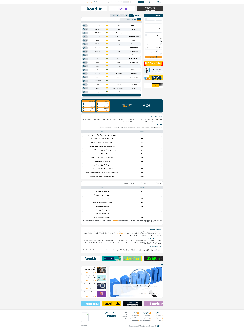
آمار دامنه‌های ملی (135, 315)
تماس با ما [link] (125, 314)
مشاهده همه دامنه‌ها (111, 95)
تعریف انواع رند (159, 315)
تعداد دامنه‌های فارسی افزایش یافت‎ (89, 284)
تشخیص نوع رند (110, 2)
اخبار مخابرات (147, 315)
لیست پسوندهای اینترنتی (134, 317)
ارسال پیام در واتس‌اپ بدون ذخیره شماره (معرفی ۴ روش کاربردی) (90, 268)
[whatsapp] (114, 316)
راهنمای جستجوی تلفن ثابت (145, 320)
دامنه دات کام (115, 220)
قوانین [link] (126, 318)
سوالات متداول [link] (124, 316)
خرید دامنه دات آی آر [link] (121, 233)
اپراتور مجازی (159, 322)
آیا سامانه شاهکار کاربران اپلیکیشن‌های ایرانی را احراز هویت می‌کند (89, 276)
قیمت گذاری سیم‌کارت (118, 2)
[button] (126, 2)
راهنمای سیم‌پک (147, 317)
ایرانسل (160, 320)
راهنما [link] (126, 320)
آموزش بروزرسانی (147, 318)
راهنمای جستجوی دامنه (134, 318)
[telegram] (108, 316)
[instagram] (111, 316)
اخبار (105, 2)
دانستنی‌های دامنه (135, 320)
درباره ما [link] (125, 312)
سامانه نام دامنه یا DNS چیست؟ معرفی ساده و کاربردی (141, 286)
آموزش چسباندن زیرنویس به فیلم (90, 292)
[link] (91, 2)
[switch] (146, 48)
